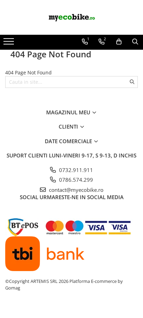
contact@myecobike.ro (75, 189)
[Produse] (9, 43)
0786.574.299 (75, 179)
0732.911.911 (75, 169)
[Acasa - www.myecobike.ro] (71, 17)
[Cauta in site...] (135, 42)
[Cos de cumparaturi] (118, 42)
